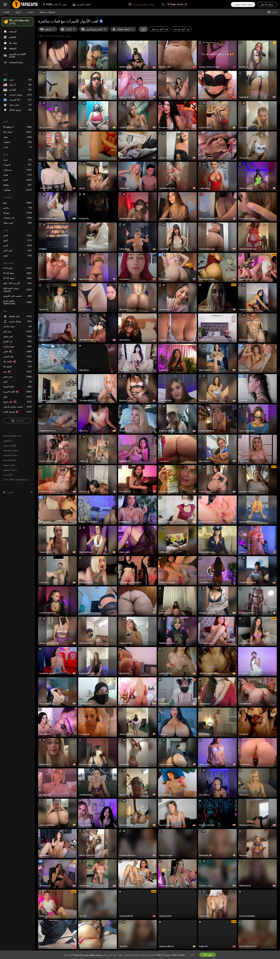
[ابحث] (163, 4)
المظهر (48, 29)
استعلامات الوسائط (11, 450)
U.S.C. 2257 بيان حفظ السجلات (16, 479)
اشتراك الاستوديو (10, 470)
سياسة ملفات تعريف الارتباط (88, 954)
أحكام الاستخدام (9, 460)
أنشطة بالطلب (123, 29)
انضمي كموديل (9, 465)
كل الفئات (19, 420)
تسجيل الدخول (267, 4)
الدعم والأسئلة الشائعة (12, 436)
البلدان (69, 29)
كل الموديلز (7, 475)
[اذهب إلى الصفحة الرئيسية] (25, 4)
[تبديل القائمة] (5, 4)
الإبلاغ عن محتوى (10, 445)
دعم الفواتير (8, 441)
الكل (143, 29)
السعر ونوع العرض (94, 29)
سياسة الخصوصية (10, 455)
